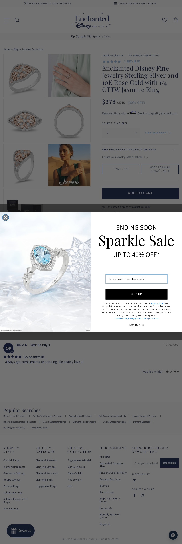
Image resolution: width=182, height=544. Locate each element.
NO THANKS (136, 325)
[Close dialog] (5, 217)
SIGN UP (136, 294)
